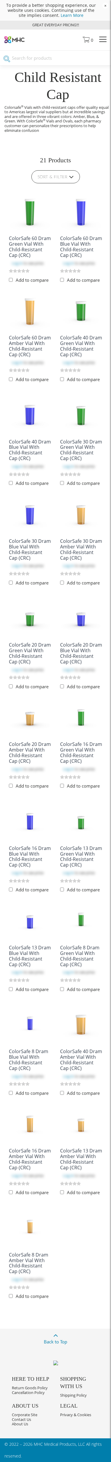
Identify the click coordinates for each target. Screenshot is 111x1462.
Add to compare (32, 280)
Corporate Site (24, 1414)
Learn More (72, 15)
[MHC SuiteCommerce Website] (14, 41)
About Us (20, 1424)
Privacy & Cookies (75, 1414)
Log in (17, 263)
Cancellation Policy (28, 1392)
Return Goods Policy (30, 1387)
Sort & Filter (52, 177)
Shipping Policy (73, 1395)
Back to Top (55, 1342)
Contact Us (21, 1419)
